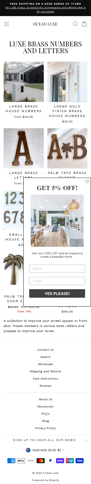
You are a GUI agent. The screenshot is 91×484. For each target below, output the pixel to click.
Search (45, 357)
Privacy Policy (45, 428)
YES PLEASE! (57, 293)
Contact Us (45, 349)
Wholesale (45, 364)
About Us (45, 399)
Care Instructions (45, 378)
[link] (57, 221)
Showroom (45, 406)
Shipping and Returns (46, 371)
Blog (45, 421)
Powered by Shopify (45, 480)
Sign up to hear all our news (44, 440)
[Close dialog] (87, 181)
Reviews (46, 385)
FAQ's (45, 413)
